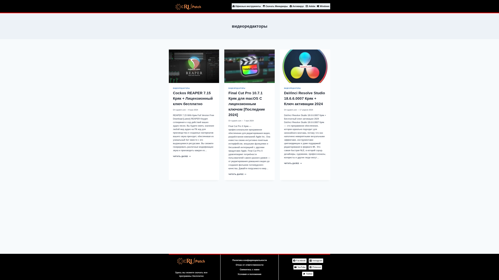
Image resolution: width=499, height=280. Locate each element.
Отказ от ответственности (249, 265)
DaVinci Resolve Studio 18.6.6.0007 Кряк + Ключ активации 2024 (304, 98)
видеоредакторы (181, 88)
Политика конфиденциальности (249, 260)
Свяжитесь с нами (249, 269)
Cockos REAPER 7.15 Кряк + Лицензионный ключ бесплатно (193, 98)
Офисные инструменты (248, 6)
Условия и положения (249, 274)
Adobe (312, 6)
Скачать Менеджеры (277, 6)
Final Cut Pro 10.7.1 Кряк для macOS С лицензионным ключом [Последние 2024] (246, 104)
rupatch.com (181, 110)
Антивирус (298, 6)
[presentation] (194, 66)
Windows (324, 6)
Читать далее (182, 156)
